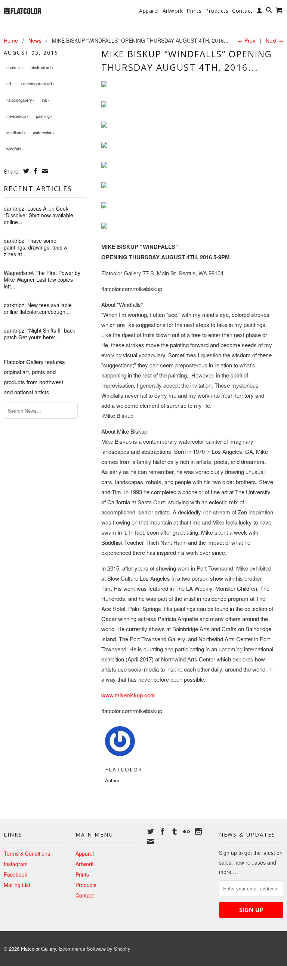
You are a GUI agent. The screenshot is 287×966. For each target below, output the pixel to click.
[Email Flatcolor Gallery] (150, 841)
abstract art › (42, 67)
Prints (193, 10)
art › (10, 83)
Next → (274, 40)
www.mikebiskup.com (128, 695)
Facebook (15, 874)
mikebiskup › (17, 116)
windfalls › (15, 149)
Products (216, 10)
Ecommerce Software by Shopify (94, 948)
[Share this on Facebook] (34, 171)
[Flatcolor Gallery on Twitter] (150, 831)
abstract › (14, 67)
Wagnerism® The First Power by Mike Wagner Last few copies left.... (42, 279)
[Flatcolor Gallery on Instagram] (198, 831)
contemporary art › (38, 83)
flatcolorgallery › (20, 100)
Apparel (149, 10)
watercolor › (43, 132)
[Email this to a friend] (44, 171)
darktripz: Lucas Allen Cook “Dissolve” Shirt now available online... (38, 215)
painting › (44, 116)
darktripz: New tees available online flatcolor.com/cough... (38, 308)
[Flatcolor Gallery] (36, 10)
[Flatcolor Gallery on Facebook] (162, 831)
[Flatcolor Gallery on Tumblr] (174, 831)
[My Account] (259, 11)
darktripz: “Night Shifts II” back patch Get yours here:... (39, 333)
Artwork (173, 10)
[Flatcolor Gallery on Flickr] (186, 831)
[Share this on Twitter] (25, 171)
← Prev (246, 40)
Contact (242, 10)
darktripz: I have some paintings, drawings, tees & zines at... (35, 247)
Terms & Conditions (27, 853)
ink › (45, 100)
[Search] (269, 11)
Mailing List (17, 885)
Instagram (16, 864)
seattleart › (15, 132)
